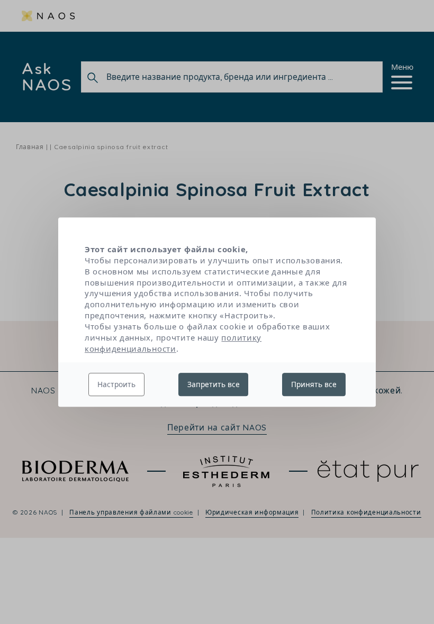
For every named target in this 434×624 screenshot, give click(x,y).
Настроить (116, 384)
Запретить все (213, 384)
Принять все (314, 384)
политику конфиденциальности (173, 343)
